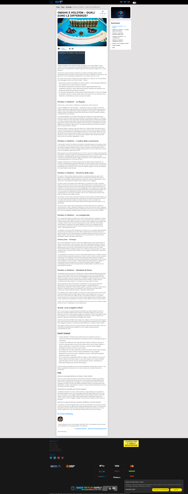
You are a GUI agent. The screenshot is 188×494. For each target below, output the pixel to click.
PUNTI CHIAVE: (116, 45)
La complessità (63, 58)
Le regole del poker (55, 449)
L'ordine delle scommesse (66, 56)
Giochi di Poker (53, 445)
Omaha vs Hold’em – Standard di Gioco (118, 40)
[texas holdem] (120, 18)
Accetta (176, 489)
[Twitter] (54, 457)
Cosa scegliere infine (65, 62)
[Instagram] (62, 457)
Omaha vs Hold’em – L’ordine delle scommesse (120, 30)
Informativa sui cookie (145, 486)
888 (98, 325)
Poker (58, 7)
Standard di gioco (64, 61)
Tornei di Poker (53, 447)
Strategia (69, 7)
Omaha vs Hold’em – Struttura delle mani (118, 33)
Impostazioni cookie (130, 489)
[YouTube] (58, 457)
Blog (63, 7)
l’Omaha (65, 67)
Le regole (61, 54)
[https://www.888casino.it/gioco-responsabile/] (94, 492)
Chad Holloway (64, 49)
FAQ (113, 47)
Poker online (53, 443)
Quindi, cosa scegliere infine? (120, 43)
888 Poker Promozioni (55, 450)
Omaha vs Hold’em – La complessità (119, 37)
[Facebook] (51, 457)
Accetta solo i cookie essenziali (161, 489)
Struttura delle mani (64, 57)
